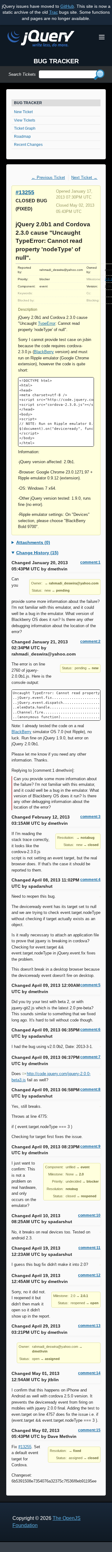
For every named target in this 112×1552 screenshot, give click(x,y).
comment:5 (90, 985)
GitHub (67, 6)
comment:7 (90, 1057)
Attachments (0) (33, 542)
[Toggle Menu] (102, 37)
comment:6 (90, 1029)
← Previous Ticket (48, 177)
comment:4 (90, 879)
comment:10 (89, 1215)
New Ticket (23, 112)
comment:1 (90, 562)
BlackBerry (44, 351)
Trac (53, 12)
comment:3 (90, 816)
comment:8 (90, 1089)
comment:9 (90, 1146)
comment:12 (89, 1275)
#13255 (25, 192)
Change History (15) (37, 552)
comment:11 (89, 1248)
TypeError (46, 323)
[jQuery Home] (40, 39)
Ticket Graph (24, 128)
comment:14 (89, 1373)
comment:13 (89, 1326)
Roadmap (22, 136)
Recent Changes (28, 144)
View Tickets (24, 120)
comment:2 (90, 641)
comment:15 (89, 1430)
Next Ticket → (84, 177)
